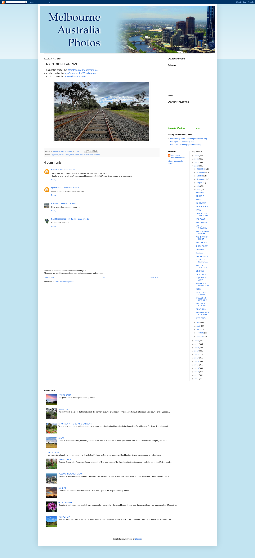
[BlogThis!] (87, 151)
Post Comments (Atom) (64, 282)
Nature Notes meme (75, 76)
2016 (196, 361)
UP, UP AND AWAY (201, 279)
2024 (196, 162)
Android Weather (176, 128)
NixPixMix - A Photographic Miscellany (185, 145)
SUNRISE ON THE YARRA (202, 214)
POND (198, 210)
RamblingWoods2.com (60, 219)
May (198, 322)
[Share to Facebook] (93, 151)
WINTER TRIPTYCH (201, 266)
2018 (196, 355)
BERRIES (200, 271)
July (198, 186)
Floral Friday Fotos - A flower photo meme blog (188, 139)
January (200, 336)
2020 (196, 348)
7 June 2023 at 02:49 (70, 188)
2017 (196, 358)
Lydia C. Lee (56, 188)
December (201, 169)
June (199, 190)
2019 (196, 351)
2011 (196, 379)
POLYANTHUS (202, 222)
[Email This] (85, 151)
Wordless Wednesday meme (83, 70)
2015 (196, 365)
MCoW (61, 155)
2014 (196, 368)
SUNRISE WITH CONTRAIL (202, 314)
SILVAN (61, 438)
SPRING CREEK (65, 460)
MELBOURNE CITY (56, 452)
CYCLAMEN (201, 318)
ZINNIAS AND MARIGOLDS (202, 284)
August (200, 183)
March (199, 329)
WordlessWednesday (92, 155)
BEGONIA (200, 196)
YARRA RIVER (202, 256)
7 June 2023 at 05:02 (67, 203)
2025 (196, 159)
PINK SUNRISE (64, 395)
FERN (198, 200)
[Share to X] (90, 151)
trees (82, 155)
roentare (54, 203)
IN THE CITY (201, 203)
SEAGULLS (201, 274)
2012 (196, 375)
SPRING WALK (64, 409)
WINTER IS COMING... (201, 305)
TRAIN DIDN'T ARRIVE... (202, 293)
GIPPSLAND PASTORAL (202, 261)
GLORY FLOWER (65, 502)
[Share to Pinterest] (96, 151)
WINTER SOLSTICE (201, 227)
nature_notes (69, 155)
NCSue (54, 170)
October (200, 176)
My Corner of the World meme (80, 73)
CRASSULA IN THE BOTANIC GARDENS (75, 424)
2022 (196, 341)
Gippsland (54, 155)
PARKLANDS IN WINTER (202, 232)
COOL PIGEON (202, 246)
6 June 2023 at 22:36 (66, 170)
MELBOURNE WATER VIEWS (70, 474)
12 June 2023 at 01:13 (80, 219)
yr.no (198, 128)
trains (77, 155)
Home (102, 277)
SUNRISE (200, 193)
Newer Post (49, 277)
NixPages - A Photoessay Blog (182, 142)
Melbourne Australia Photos (178, 156)
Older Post (154, 277)
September (201, 179)
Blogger (138, 539)
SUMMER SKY (64, 517)
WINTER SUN (201, 243)
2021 (196, 344)
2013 (196, 372)
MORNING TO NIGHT (201, 238)
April (199, 326)
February (200, 333)
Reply (53, 180)
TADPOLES (200, 219)
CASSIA (199, 253)
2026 (196, 156)
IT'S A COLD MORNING (201, 299)
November (201, 172)
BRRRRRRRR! (202, 206)
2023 (196, 166)
